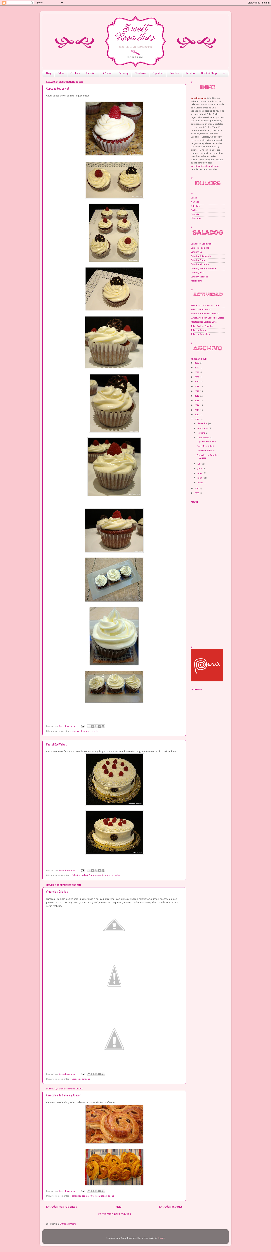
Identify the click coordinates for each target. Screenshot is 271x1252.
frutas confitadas (98, 1196)
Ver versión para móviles (114, 1214)
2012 (197, 415)
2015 (197, 401)
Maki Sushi (196, 281)
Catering (123, 73)
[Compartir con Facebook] (99, 726)
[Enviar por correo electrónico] (89, 726)
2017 (197, 391)
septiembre (203, 438)
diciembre (202, 424)
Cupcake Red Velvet (57, 88)
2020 (197, 377)
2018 (197, 387)
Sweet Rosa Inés (67, 726)
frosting (85, 731)
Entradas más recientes (61, 1206)
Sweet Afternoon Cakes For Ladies (207, 318)
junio (200, 468)
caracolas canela (80, 1196)
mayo (200, 473)
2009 (197, 493)
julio (199, 464)
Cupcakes (158, 73)
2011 (197, 419)
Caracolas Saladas (57, 892)
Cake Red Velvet (80, 875)
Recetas (190, 73)
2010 (197, 489)
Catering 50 (196, 252)
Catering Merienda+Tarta (203, 269)
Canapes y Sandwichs (202, 244)
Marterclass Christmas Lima (205, 306)
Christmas (140, 73)
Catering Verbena (199, 277)
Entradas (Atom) (68, 1224)
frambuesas (95, 875)
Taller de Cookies (199, 330)
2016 (197, 396)
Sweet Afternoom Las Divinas (205, 314)
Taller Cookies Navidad (202, 326)
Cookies (75, 73)
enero (200, 483)
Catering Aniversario (201, 256)
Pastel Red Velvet (56, 744)
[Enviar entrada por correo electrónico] (82, 726)
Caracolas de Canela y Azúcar (63, 1095)
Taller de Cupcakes (200, 334)
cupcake (76, 731)
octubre (201, 433)
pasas (111, 1196)
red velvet (95, 731)
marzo (200, 478)
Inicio (117, 1206)
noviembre (203, 428)
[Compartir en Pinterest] (103, 726)
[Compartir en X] (96, 726)
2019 (197, 382)
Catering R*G (197, 273)
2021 (197, 372)
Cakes (61, 73)
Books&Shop (209, 73)
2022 (197, 368)
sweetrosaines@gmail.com (204, 166)
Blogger (161, 1238)
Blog (48, 73)
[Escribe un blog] (92, 726)
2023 (197, 363)
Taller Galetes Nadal (201, 310)
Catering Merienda (200, 264)
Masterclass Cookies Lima (204, 322)
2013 (197, 410)
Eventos (174, 73)
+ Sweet (108, 73)
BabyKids (91, 73)
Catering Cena (198, 260)
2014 (197, 405)
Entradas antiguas (171, 1206)
